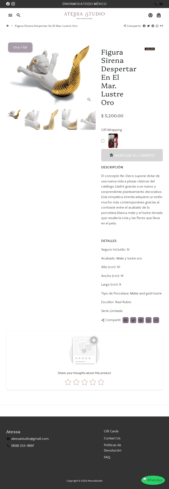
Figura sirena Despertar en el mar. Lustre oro (46, 25)
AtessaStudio (95, 480)
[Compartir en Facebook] (144, 25)
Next (89, 73)
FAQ (107, 457)
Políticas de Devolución (112, 447)
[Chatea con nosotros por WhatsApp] (153, 480)
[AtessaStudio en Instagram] (13, 4)
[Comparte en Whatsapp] (157, 25)
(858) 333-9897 (20, 446)
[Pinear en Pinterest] (152, 25)
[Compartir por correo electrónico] (161, 25)
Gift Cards (111, 431)
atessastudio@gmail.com (28, 439)
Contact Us (112, 438)
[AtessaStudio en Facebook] (8, 4)
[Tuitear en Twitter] (148, 25)
